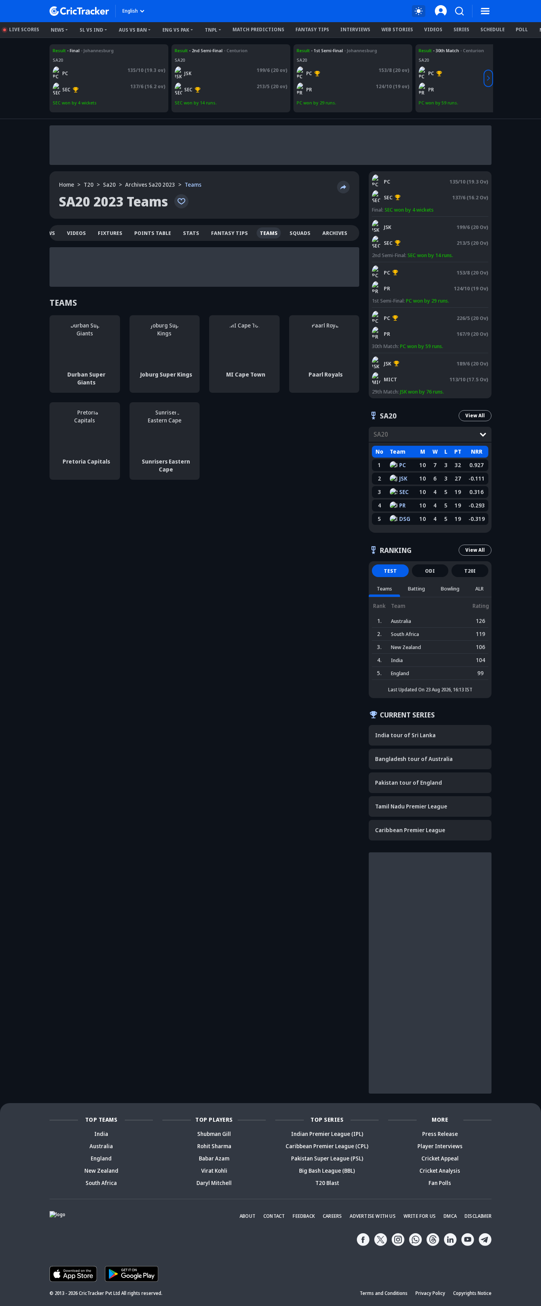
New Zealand (101, 1170)
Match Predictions (258, 29)
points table (152, 233)
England (101, 1158)
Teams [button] (384, 588)
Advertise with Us (372, 1216)
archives (334, 233)
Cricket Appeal (440, 1158)
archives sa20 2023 (150, 184)
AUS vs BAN (133, 29)
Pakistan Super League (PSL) (327, 1158)
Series (461, 29)
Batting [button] (416, 588)
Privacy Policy (430, 1293)
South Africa (101, 1183)
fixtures (110, 233)
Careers (332, 1216)
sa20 (109, 184)
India (101, 1134)
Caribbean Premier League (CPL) (327, 1146)
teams (269, 233)
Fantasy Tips (312, 29)
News (57, 29)
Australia (101, 1146)
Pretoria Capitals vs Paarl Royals (332, 50)
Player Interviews (440, 1146)
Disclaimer (478, 1216)
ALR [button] (479, 588)
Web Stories (397, 29)
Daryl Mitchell (214, 1183)
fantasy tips (229, 233)
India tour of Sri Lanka (405, 735)
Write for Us (420, 1216)
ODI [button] (430, 570)
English (130, 11)
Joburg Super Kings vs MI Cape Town (414, 356)
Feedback (304, 1216)
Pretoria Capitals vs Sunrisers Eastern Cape (99, 50)
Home (66, 184)
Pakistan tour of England (408, 782)
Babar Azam (214, 1158)
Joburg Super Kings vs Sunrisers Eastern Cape (223, 50)
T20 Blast (327, 1183)
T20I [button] (470, 570)
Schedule (492, 29)
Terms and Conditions (384, 1293)
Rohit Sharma (214, 1146)
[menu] (485, 11)
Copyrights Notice (472, 1293)
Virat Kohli (214, 1170)
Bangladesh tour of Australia (414, 759)
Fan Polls (440, 1183)
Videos (433, 29)
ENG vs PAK (175, 29)
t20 (88, 184)
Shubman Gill (214, 1134)
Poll (522, 29)
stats (191, 233)
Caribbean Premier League (410, 830)
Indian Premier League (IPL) (327, 1134)
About (247, 1216)
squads (300, 233)
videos (76, 233)
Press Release (440, 1134)
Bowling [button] (450, 588)
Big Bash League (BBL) (327, 1170)
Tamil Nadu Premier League (411, 806)
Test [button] (390, 570)
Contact (274, 1216)
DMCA (450, 1216)
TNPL (211, 29)
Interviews (355, 29)
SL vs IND (91, 29)
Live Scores (24, 29)
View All (475, 415)
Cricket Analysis (439, 1170)
